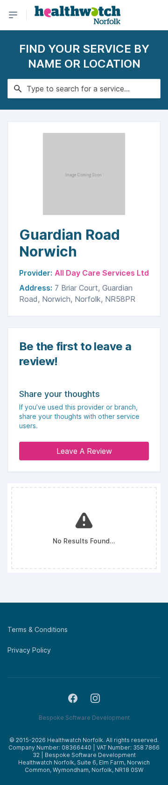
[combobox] (84, 88)
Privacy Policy (29, 650)
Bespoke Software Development (84, 717)
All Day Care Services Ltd (102, 273)
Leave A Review (84, 451)
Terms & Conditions (37, 629)
